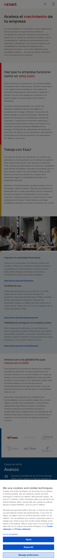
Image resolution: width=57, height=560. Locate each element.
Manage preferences (29, 555)
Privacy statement (22, 529)
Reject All (28, 547)
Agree (29, 539)
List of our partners (10, 534)
